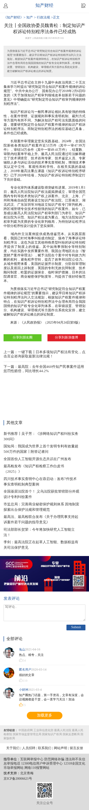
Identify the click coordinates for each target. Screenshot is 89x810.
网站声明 (60, 748)
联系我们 (44, 748)
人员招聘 (28, 748)
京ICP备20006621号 (18, 779)
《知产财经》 (13, 17)
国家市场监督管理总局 (27, 734)
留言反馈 (76, 748)
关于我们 (12, 748)
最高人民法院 (62, 730)
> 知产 (28, 17)
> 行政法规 (42, 17)
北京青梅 (26, 773)
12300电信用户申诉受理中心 (42, 763)
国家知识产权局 (52, 734)
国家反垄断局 (71, 734)
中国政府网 (26, 730)
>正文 (55, 17)
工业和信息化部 (43, 730)
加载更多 (44, 715)
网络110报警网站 (36, 768)
